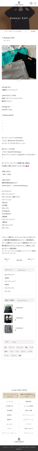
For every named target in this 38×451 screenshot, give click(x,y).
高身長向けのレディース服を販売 (22, 240)
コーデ (31, 347)
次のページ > (31, 260)
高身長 (19, 251)
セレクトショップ (6, 251)
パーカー (6, 355)
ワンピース (14, 355)
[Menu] (35, 3)
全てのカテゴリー (10, 275)
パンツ (17, 351)
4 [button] (20, 80)
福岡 (20, 355)
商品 (26, 347)
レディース (11, 347)
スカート (23, 351)
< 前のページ (7, 260)
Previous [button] (4, 63)
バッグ (11, 351)
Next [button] (34, 63)
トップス (30, 351)
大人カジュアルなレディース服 (18, 245)
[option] (19, 62)
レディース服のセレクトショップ (13, 237)
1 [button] (17, 80)
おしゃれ (14, 251)
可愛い (6, 351)
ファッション (19, 347)
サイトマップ (28, 433)
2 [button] (18, 80)
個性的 (34, 251)
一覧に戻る (19, 260)
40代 (5, 347)
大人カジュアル (6, 253)
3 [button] (19, 80)
